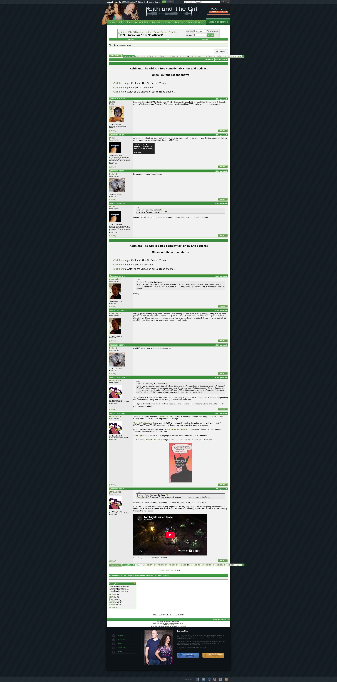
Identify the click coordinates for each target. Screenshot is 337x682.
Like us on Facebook (197, 679)
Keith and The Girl (219, 619)
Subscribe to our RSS (226, 679)
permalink (223, 99)
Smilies (111, 596)
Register (131, 39)
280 (177, 56)
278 (170, 56)
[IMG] (111, 598)
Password (189, 35)
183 (144, 56)
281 (181, 56)
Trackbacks (113, 601)
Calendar (205, 39)
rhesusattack (115, 279)
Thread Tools (207, 59)
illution (112, 102)
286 (199, 56)
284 (192, 56)
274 (155, 56)
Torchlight (138, 436)
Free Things (121, 647)
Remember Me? (214, 31)
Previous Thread (164, 570)
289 (210, 56)
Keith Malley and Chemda (122, 13)
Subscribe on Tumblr (209, 679)
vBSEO (169, 624)
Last (239, 56)
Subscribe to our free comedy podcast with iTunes (188, 655)
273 (151, 56)
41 (222, 51)
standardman (115, 381)
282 (184, 56)
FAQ (167, 39)
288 (206, 56)
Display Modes (220, 59)
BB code (112, 594)
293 (225, 56)
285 (195, 56)
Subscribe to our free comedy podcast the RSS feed (213, 655)
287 (203, 56)
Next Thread (174, 570)
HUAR (120, 651)
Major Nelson (166, 417)
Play (168, 2)
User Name (190, 31)
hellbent (113, 174)
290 (214, 56)
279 (173, 56)
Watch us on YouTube (214, 679)
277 (166, 56)
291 (218, 56)
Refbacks (112, 604)
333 (229, 56)
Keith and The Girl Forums (132, 32)
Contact (120, 635)
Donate (120, 643)
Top (228, 619)
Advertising (121, 639)
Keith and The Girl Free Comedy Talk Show (171, 11)
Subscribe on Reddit (220, 679)
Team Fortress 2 (153, 440)
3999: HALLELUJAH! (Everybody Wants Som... (141, 2)
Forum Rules (113, 607)
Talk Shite (173, 32)
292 (221, 56)
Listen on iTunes (218, 21)
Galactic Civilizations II (143, 423)
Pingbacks (112, 602)
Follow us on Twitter (203, 679)
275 (159, 56)
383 (232, 56)
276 (162, 56)
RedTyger (183, 626)
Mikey (112, 138)
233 (148, 56)
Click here (118, 83)
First (137, 56)
